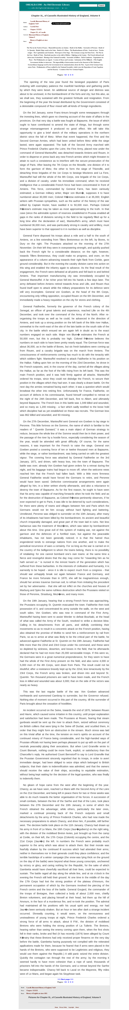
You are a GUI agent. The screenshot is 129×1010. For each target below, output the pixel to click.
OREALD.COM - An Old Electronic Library (48, 4)
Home (56, 1007)
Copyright (71, 1007)
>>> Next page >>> (65, 979)
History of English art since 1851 (36, 993)
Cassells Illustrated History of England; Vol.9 (41, 988)
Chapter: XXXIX (36, 29)
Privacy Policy (63, 1007)
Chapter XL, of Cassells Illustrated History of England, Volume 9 (39, 35)
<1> (65, 75)
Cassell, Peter (34, 26)
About (77, 1007)
